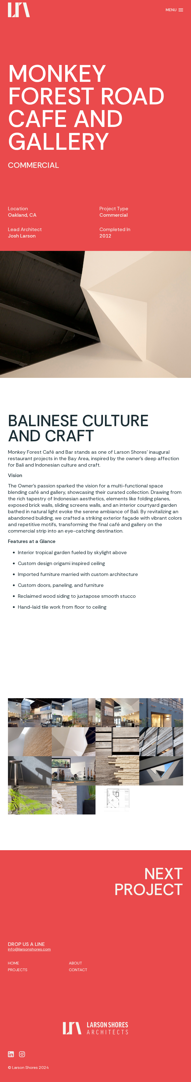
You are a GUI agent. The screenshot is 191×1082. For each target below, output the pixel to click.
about (75, 963)
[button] (174, 10)
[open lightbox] (30, 712)
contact (78, 969)
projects (17, 969)
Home (13, 963)
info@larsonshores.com (29, 949)
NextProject (148, 882)
